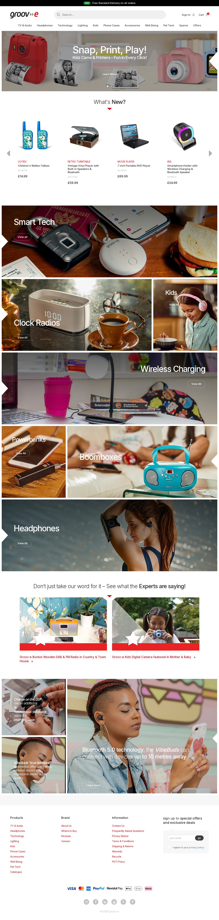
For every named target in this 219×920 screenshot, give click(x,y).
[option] (35, 148)
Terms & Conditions (123, 841)
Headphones (17, 830)
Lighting (14, 841)
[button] (108, 86)
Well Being (16, 861)
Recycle (116, 856)
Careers (65, 841)
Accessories (17, 856)
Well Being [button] (151, 25)
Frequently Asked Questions (128, 830)
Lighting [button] (83, 25)
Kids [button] (95, 25)
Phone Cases (17, 851)
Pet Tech (15, 866)
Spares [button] (183, 25)
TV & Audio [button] (25, 25)
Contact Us (118, 825)
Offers (197, 25)
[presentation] (8, 153)
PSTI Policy (118, 861)
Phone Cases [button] (112, 25)
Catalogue (16, 871)
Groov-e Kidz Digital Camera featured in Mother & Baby (151, 657)
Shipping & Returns (122, 846)
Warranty (117, 851)
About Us (66, 825)
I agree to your (188, 847)
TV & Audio (16, 825)
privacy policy (196, 847)
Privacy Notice (120, 836)
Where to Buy (69, 830)
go (199, 837)
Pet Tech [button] (168, 25)
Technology (17, 836)
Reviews (66, 836)
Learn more (93, 785)
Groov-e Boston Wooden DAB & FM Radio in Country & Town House (63, 659)
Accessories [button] (132, 25)
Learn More (109, 74)
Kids (12, 846)
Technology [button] (65, 25)
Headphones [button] (45, 25)
